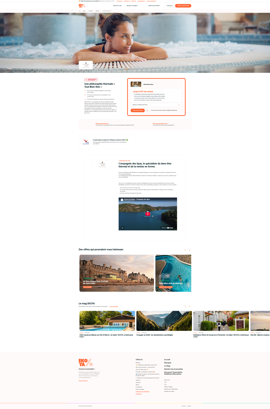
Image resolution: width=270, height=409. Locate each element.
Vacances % (119, 1)
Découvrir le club (117, 5)
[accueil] (82, 6)
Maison (137, 384)
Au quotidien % (141, 1)
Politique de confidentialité (171, 389)
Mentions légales (168, 386)
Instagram (189, 406)
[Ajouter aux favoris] (147, 110)
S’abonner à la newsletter (142, 391)
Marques (138, 362)
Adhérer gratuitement (183, 5)
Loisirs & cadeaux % (151, 1)
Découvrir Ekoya (83, 380)
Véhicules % (127, 1)
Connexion (169, 5)
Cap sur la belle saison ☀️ (142, 369)
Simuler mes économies (154, 5)
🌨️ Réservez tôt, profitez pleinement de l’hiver (147, 378)
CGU (165, 382)
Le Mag (167, 366)
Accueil (167, 360)
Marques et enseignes (132, 5)
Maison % (133, 1)
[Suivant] (189, 250)
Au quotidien (139, 387)
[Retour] (80, 11)
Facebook (184, 406)
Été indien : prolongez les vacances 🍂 (145, 371)
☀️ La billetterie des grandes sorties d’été (146, 365)
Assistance (138, 394)
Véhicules (138, 382)
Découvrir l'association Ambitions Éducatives (173, 373)
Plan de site (167, 380)
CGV (165, 384)
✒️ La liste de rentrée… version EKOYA (145, 367)
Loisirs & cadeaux (140, 389)
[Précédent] (185, 250)
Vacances (138, 380)
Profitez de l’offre (138, 110)
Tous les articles (114, 306)
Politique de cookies (169, 391)
